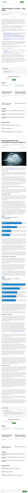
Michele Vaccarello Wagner (5, 14)
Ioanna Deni (3, 147)
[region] (14, 491)
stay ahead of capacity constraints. (19, 331)
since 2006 (24, 180)
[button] (2, 2)
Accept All (25, 491)
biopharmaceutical (12, 168)
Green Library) (13, 29)
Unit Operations (4, 6)
